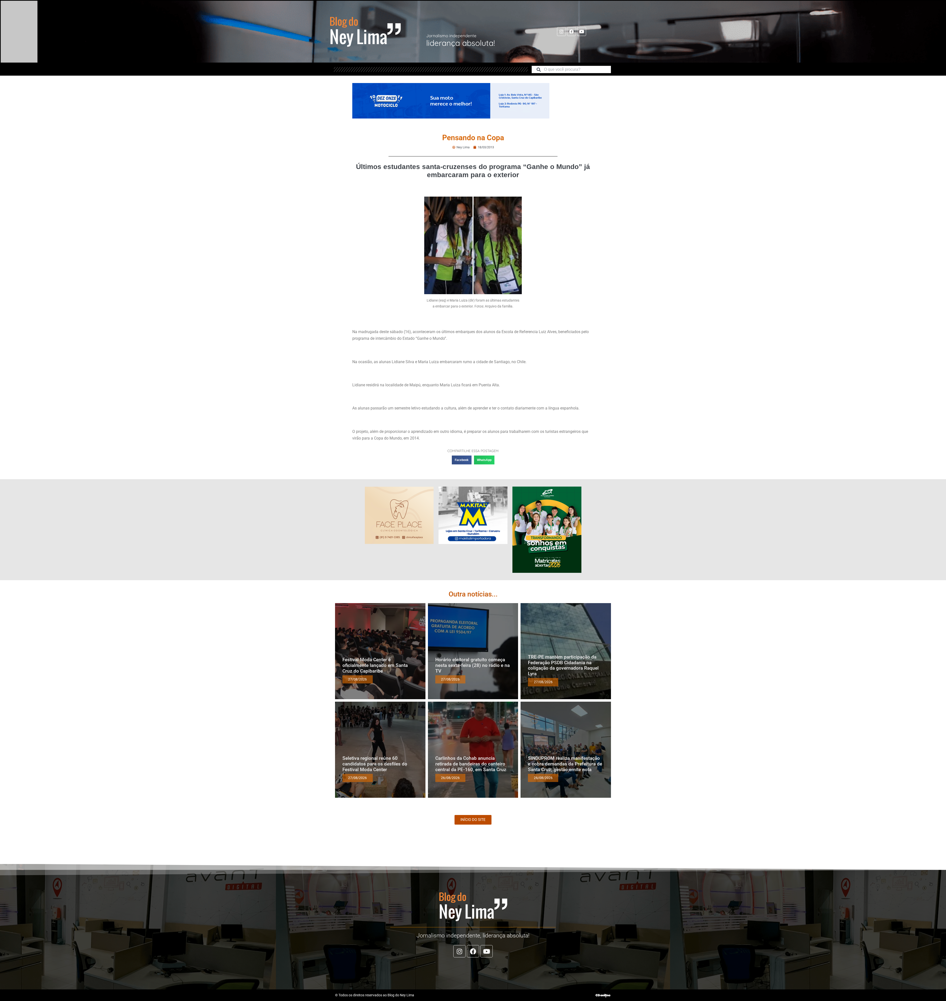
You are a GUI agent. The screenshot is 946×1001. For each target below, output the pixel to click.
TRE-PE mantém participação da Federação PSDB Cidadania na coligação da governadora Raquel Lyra (563, 665)
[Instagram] (561, 31)
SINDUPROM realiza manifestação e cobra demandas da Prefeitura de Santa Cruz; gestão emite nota (565, 763)
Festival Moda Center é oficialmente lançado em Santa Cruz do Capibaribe (375, 665)
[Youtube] (581, 31)
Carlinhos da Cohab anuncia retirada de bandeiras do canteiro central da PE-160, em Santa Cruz (470, 763)
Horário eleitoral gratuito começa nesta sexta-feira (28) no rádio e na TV (472, 665)
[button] (462, 460)
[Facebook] (571, 31)
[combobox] (571, 69)
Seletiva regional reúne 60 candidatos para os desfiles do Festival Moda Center (374, 763)
